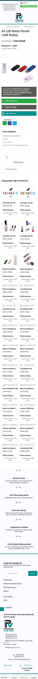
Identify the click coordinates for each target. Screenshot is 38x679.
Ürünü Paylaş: (7, 119)
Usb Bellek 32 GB (26, 203)
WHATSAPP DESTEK (29, 6)
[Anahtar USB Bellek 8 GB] (10, 425)
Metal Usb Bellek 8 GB (28, 329)
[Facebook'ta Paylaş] (10, 123)
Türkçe (24, 3)
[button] (35, 18)
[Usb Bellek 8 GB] (27, 286)
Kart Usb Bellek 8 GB (10, 388)
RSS (5, 600)
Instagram (8, 607)
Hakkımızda (8, 580)
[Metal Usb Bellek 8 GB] (27, 325)
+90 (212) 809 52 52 (9, 6)
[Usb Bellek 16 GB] (10, 226)
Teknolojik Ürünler (13, 27)
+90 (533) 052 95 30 (9, 8)
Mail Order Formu (10, 587)
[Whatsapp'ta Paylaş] (5, 123)
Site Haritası (8, 597)
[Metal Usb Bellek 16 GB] (10, 259)
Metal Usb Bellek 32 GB (11, 408)
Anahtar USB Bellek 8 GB (12, 428)
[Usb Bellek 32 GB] (27, 193)
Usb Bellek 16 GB (9, 236)
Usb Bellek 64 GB (9, 203)
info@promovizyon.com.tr (12, 647)
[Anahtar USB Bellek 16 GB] (27, 405)
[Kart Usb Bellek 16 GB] (10, 325)
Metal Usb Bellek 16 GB (11, 269)
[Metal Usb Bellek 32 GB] (10, 405)
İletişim (6, 591)
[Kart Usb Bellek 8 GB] (10, 385)
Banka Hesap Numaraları (13, 583)
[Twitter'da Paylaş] (15, 123)
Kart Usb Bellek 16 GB (11, 329)
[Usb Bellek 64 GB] (10, 192)
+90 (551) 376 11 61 (9, 10)
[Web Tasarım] (27, 666)
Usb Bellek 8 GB (26, 289)
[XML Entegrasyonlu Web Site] (11, 666)
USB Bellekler (29, 27)
